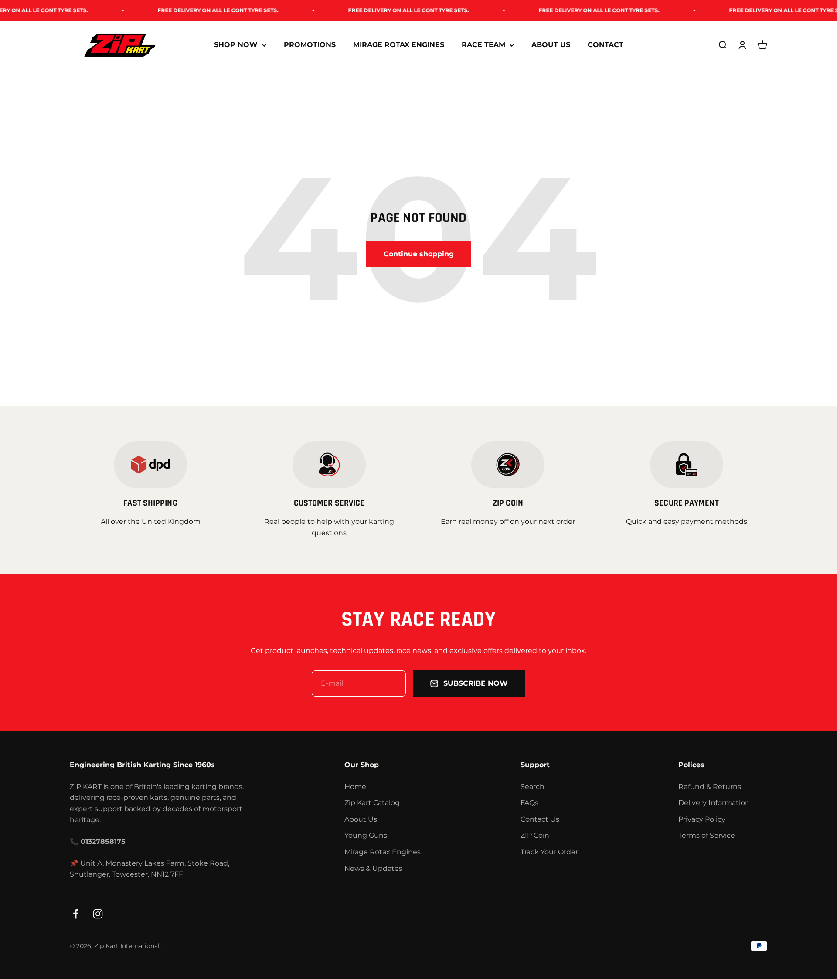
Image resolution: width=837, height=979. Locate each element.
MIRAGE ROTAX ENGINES (398, 45)
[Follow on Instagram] (98, 914)
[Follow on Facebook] (76, 914)
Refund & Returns (709, 786)
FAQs (529, 803)
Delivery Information (714, 803)
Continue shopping (419, 254)
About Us (360, 819)
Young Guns (365, 835)
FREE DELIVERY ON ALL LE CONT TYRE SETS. (195, 10)
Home (355, 786)
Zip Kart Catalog (372, 803)
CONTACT (605, 45)
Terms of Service (706, 835)
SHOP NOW (236, 45)
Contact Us (540, 819)
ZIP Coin (535, 835)
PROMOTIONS (310, 45)
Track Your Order (549, 852)
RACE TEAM (483, 45)
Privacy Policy (701, 819)
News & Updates (373, 868)
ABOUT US (550, 45)
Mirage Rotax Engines (382, 852)
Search (532, 786)
